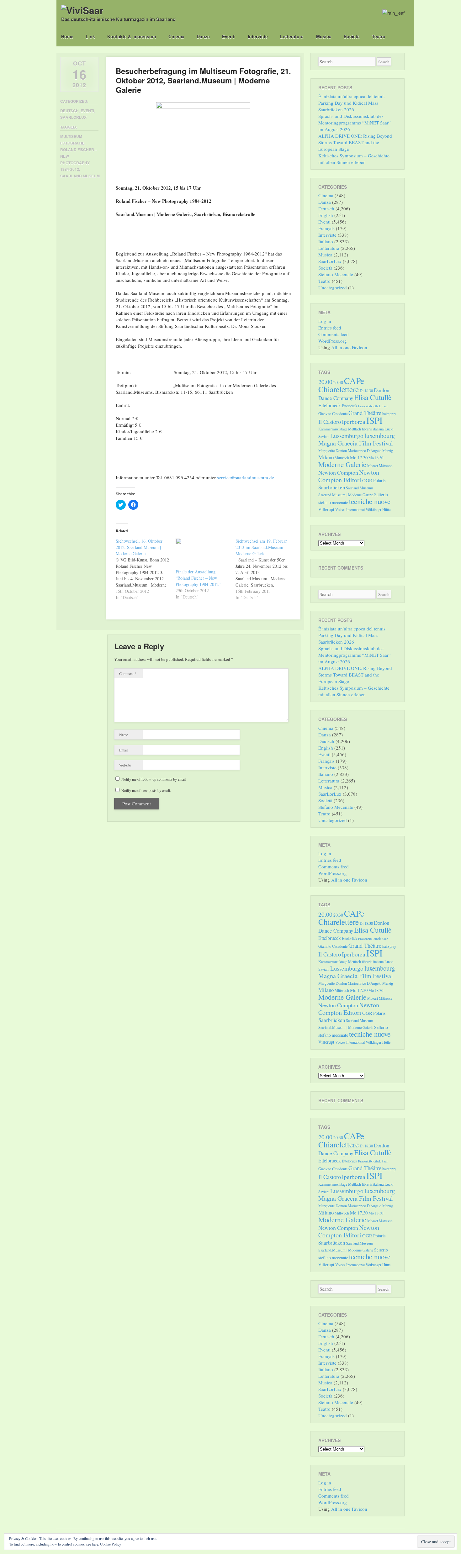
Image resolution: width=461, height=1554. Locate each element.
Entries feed (329, 327)
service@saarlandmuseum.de (245, 477)
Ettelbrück (349, 405)
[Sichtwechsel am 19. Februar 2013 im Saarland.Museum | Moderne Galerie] (265, 569)
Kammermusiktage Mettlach (339, 428)
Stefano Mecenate (335, 274)
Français (326, 228)
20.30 (338, 382)
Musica (323, 36)
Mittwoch (342, 457)
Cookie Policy (110, 1543)
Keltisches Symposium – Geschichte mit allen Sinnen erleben (353, 158)
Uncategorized (332, 287)
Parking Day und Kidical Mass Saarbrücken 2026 (348, 106)
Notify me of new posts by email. (146, 790)
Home (67, 36)
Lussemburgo (346, 436)
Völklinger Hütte (378, 509)
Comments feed (333, 334)
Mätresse (385, 465)
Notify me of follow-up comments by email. (154, 779)
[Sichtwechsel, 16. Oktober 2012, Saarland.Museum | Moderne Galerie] (146, 569)
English (325, 215)
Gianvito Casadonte (332, 413)
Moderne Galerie (342, 464)
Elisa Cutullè (372, 397)
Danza (203, 36)
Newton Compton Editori (348, 476)
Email (123, 749)
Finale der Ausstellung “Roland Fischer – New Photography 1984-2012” (198, 578)
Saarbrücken (331, 487)
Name (123, 734)
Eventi (229, 36)
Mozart (372, 465)
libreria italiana (373, 428)
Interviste (258, 36)
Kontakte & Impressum (131, 36)
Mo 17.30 (359, 457)
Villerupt (326, 509)
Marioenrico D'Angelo (364, 450)
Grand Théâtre (364, 413)
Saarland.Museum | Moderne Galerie (345, 494)
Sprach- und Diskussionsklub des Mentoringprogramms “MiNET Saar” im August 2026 (354, 122)
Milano (326, 457)
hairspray (389, 413)
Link (90, 36)
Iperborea (353, 421)
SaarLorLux (73, 117)
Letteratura (292, 36)
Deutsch (69, 110)
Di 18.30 (366, 390)
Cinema (176, 36)
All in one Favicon (349, 347)
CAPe (354, 381)
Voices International (350, 509)
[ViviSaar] (82, 10)
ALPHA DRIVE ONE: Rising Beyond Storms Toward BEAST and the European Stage (355, 142)
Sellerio (381, 495)
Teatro (378, 36)
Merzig (387, 450)
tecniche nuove (369, 501)
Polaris (379, 480)
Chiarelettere (338, 389)
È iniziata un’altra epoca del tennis (351, 96)
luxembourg (379, 435)
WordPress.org (332, 341)
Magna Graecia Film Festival (355, 443)
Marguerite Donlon (332, 450)
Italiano (325, 241)
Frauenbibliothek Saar (373, 406)
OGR (367, 480)
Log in (324, 321)
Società (352, 36)
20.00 (325, 382)
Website (125, 764)
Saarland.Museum (80, 176)
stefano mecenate (333, 502)
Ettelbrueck (329, 405)
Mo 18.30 (375, 457)
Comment (127, 673)
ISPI (374, 420)
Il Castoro (329, 421)
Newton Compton (338, 472)
